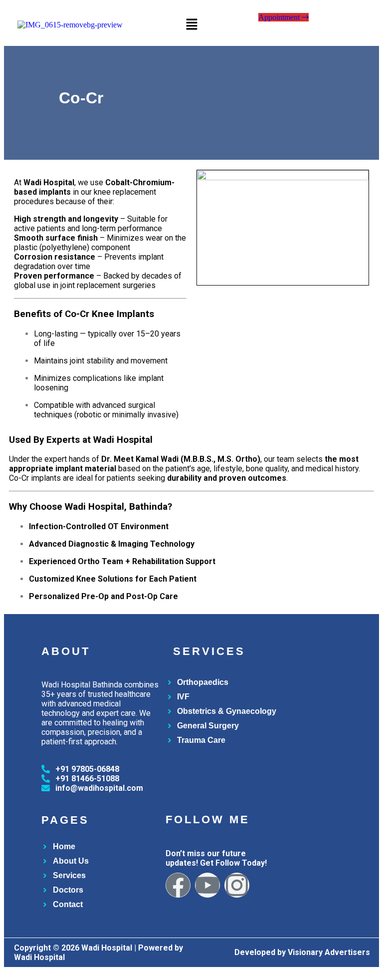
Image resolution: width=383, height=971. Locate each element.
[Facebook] (178, 885)
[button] (191, 25)
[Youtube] (207, 885)
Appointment (280, 17)
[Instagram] (236, 885)
